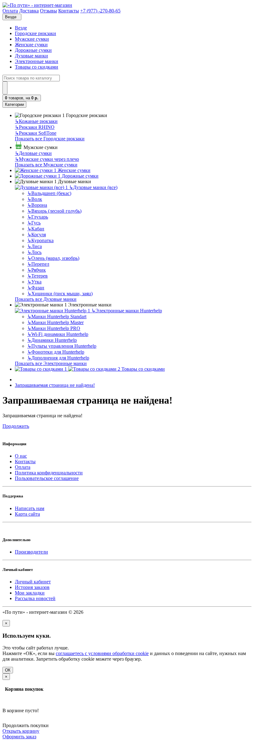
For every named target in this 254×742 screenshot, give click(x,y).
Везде (21, 27)
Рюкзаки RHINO (35, 127)
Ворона (37, 205)
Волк (34, 199)
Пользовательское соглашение (47, 478)
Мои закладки (30, 592)
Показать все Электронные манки (51, 363)
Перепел (38, 264)
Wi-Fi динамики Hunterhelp (57, 334)
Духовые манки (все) (93, 187)
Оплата (22, 467)
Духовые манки (31, 55)
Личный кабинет (33, 581)
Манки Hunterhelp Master (55, 322)
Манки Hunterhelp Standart (56, 316)
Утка (34, 281)
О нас (21, 456)
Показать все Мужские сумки (46, 164)
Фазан (35, 287)
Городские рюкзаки (35, 33)
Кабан (35, 228)
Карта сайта (27, 514)
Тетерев (37, 275)
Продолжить (15, 426)
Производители (31, 551)
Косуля (36, 234)
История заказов (32, 587)
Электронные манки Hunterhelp (126, 310)
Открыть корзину (20, 731)
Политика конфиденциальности (49, 472)
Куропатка (40, 240)
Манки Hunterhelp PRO (53, 328)
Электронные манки (36, 61)
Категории (14, 104)
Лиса (34, 246)
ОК (8, 670)
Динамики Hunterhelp (52, 340)
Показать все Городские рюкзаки (50, 138)
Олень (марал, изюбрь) (53, 258)
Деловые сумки (33, 153)
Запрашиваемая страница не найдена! (55, 385)
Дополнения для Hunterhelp (58, 357)
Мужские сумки (32, 39)
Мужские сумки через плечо (47, 159)
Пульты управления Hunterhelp (61, 346)
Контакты (25, 461)
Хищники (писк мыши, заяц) (60, 293)
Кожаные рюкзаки (36, 121)
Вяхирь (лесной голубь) (54, 211)
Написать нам (29, 508)
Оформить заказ (19, 736)
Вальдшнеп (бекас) (49, 193)
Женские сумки (31, 44)
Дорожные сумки (33, 50)
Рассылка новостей (35, 598)
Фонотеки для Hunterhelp (55, 352)
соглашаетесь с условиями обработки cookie (102, 653)
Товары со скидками (36, 67)
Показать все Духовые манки (46, 299)
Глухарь (37, 216)
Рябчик (36, 270)
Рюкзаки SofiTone (35, 133)
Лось (34, 252)
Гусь (34, 222)
